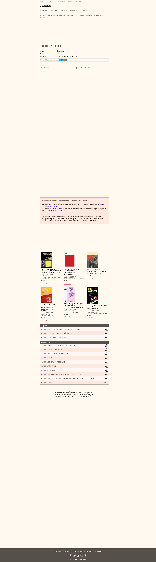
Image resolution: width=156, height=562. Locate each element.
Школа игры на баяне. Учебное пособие (72, 270)
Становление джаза (94, 270)
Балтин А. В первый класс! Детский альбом (56, 333)
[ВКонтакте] (62, 60)
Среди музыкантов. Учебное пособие (97, 306)
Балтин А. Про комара (48, 370)
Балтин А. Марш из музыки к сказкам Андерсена (58, 346)
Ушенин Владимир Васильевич (70, 273)
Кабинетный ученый (94, 273)
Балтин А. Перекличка (48, 366)
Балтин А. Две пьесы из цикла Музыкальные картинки (60, 329)
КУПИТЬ (44, 283)
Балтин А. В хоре (46, 358)
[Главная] (40, 15)
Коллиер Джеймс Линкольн (96, 271)
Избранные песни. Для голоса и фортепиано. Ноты (51, 269)
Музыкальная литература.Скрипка (71, 311)
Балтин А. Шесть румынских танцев (54, 337)
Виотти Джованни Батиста (73, 307)
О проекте (43, 1)
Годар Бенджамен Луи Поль (50, 272)
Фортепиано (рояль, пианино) (75, 15)
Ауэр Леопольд (92, 308)
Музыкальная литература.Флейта (48, 315)
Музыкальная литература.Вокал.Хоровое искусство (50, 277)
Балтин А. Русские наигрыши (51, 350)
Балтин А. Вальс (46, 382)
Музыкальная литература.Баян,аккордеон (74, 278)
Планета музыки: (47, 274)
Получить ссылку (84, 68)
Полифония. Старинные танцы (94, 15)
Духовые (64, 11)
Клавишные (43, 11)
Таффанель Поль (47, 309)
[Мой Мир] (66, 60)
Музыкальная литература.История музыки (97, 312)
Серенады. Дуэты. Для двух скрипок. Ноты (73, 304)
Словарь (51, 1)
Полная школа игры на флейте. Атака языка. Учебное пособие (49, 306)
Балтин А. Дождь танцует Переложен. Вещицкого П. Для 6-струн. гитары (67, 378)
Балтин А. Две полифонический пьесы (55, 354)
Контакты (78, 1)
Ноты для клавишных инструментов (54, 15)
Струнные (54, 11)
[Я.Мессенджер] (60, 60)
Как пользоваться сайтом (64, 1)
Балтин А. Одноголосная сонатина (53, 362)
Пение (85, 11)
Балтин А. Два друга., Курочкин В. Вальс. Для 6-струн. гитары (63, 374)
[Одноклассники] (64, 60)
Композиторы (74, 11)
